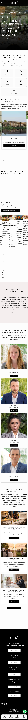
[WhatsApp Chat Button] (25, 712)
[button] (2, 2)
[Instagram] (4, 708)
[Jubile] (14, 3)
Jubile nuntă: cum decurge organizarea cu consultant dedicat (14, 595)
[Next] (6, 148)
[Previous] (2, 148)
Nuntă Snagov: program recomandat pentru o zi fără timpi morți (14, 564)
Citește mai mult (14, 542)
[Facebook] (2, 708)
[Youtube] (6, 708)
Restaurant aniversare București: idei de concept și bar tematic (14, 532)
